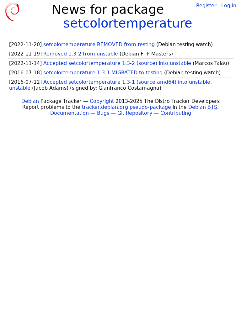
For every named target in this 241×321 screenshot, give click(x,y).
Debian (30, 101)
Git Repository (134, 113)
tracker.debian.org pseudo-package (126, 107)
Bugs (103, 113)
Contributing (175, 113)
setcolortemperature (127, 23)
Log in (228, 5)
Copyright (102, 101)
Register (206, 5)
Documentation (69, 113)
